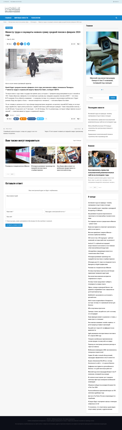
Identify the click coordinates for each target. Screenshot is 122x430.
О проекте (6, 1)
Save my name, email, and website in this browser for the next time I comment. (29, 221)
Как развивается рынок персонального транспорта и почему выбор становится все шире (101, 216)
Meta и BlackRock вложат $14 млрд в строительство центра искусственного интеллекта (100, 128)
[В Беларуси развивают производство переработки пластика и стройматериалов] (43, 155)
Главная (8, 18)
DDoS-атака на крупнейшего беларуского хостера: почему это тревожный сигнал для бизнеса (101, 303)
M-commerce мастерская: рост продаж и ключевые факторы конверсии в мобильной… (102, 80)
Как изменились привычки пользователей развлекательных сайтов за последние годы (101, 172)
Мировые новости (21, 18)
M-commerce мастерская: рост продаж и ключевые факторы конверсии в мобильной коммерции (101, 380)
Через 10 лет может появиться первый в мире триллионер (64, 131)
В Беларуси (9, 27)
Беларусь (12, 115)
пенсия (18, 115)
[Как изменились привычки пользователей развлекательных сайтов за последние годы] (102, 159)
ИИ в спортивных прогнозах (96, 308)
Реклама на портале (16, 1)
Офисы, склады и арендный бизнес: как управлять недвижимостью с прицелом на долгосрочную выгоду (101, 290)
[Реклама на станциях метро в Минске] (17, 155)
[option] (102, 59)
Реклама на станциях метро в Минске (99, 267)
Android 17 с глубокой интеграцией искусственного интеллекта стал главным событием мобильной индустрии (101, 246)
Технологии (35, 18)
